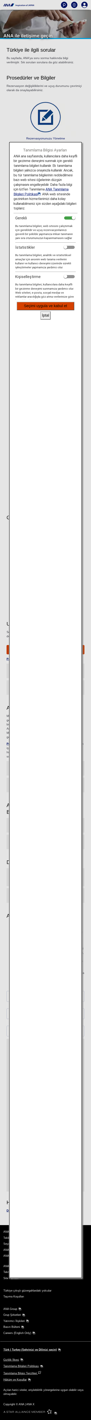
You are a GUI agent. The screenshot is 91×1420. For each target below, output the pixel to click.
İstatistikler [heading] (25, 247)
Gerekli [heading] (21, 218)
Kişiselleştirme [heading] (28, 276)
